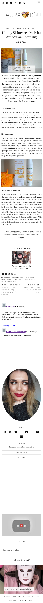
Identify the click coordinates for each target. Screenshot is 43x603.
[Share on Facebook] (6, 274)
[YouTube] (11, 3)
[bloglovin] (21, 432)
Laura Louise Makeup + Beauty (25, 597)
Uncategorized (30, 28)
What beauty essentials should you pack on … (21, 267)
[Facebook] (15, 3)
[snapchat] (32, 432)
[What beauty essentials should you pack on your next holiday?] (21, 257)
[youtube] (37, 432)
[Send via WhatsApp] (15, 274)
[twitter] (5, 432)
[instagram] (10, 432)
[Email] (20, 3)
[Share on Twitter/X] (9, 274)
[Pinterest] (7, 3)
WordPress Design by (21, 600)
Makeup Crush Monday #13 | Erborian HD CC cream (10, 289)
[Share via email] (3, 274)
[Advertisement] (21, 487)
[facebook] (15, 432)
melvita (32, 279)
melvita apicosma (8, 281)
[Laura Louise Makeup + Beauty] (21, 13)
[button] (40, 3)
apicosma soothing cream (14, 278)
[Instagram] (3, 3)
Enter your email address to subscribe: (21, 447)
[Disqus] (21, 332)
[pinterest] (26, 432)
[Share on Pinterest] (12, 274)
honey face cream (20, 279)
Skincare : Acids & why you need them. (33, 288)
